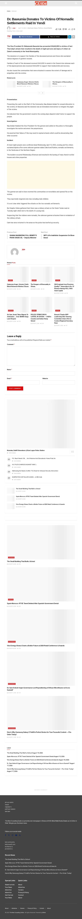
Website (45, 378)
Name (9, 369)
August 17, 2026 (12, 692)
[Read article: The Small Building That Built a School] (11, 491)
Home (8, 11)
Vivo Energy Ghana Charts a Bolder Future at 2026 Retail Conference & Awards (40, 504)
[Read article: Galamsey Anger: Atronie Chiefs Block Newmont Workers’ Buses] (11, 84)
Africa (11, 310)
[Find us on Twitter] (9, 835)
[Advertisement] (41, 175)
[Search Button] (76, 3)
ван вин (7, 811)
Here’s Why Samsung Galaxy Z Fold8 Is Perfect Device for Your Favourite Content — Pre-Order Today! (40, 769)
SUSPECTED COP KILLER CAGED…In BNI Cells (27, 477)
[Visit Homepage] (41, 3)
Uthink (44, 912)
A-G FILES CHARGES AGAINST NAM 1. (24, 464)
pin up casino (9, 802)
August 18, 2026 (12, 648)
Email (9, 378)
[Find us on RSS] (19, 835)
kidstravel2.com (10, 844)
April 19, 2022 (22, 28)
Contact (21, 895)
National (14, 11)
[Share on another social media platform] (73, 36)
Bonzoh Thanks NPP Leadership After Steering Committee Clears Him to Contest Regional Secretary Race (63, 319)
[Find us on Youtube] (16, 835)
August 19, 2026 (12, 564)
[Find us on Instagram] (12, 835)
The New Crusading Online (16, 912)
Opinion (11, 557)
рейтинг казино (10, 809)
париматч (8, 807)
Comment (11, 344)
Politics (40, 28)
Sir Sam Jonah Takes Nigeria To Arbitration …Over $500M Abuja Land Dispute (17, 317)
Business (12, 641)
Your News (8, 887)
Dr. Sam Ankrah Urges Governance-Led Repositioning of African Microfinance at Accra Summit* (38, 763)
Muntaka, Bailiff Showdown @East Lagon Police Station (25, 450)
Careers (21, 890)
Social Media (48, 28)
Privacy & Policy (23, 892)
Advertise (8, 890)
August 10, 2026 (22, 86)
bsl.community (10, 842)
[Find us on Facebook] (5, 835)
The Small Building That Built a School (28, 488)
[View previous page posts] (39, 92)
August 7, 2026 (35, 323)
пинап (7, 804)
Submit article (9, 884)
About (20, 884)
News (36, 28)
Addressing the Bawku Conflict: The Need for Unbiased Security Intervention (35, 471)
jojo (14, 28)
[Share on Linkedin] (69, 36)
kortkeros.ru (9, 846)
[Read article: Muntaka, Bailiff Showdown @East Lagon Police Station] (41, 424)
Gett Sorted (9, 895)
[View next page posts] (42, 92)
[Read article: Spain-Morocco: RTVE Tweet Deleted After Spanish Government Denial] (11, 498)
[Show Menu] (6, 3)
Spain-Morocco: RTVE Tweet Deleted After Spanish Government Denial (38, 496)
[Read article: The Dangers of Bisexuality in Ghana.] (47, 84)
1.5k (29, 86)
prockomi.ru (9, 849)
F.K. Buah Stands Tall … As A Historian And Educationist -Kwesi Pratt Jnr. (34, 458)
